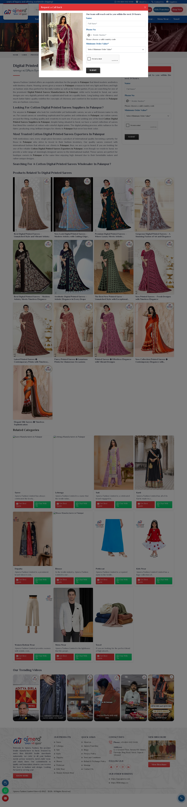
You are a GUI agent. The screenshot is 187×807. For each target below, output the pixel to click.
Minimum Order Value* (97, 44)
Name (89, 18)
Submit (93, 70)
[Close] (145, 7)
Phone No (91, 29)
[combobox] (89, 35)
